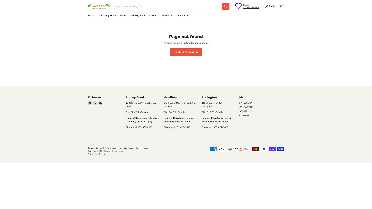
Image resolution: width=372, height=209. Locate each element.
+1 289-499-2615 (251, 7)
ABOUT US (245, 111)
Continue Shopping (186, 52)
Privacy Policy (142, 148)
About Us (167, 15)
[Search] (225, 6)
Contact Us (182, 15)
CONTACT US (246, 107)
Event (123, 15)
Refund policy (111, 148)
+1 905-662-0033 (143, 127)
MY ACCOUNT (246, 102)
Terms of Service (95, 148)
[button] (270, 6)
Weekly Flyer (138, 15)
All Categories (107, 15)
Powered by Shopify (96, 154)
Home (91, 15)
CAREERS (244, 115)
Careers (153, 15)
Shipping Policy (126, 148)
